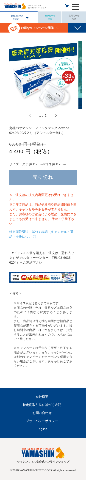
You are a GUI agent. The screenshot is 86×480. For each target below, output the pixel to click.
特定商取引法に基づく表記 (42, 405)
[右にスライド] (56, 116)
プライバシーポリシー (42, 421)
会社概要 (42, 397)
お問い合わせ (42, 413)
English (42, 429)
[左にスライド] (30, 116)
